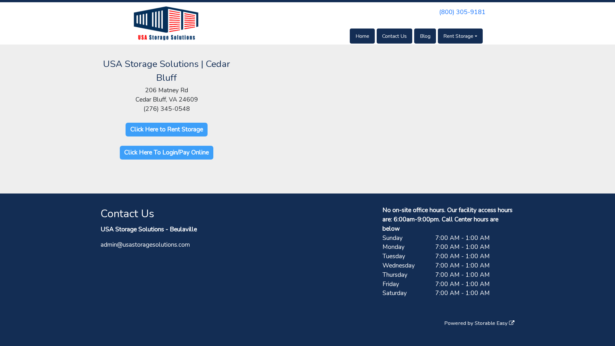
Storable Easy (492, 323)
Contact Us (394, 36)
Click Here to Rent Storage (166, 129)
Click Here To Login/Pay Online (166, 152)
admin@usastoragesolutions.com (145, 245)
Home (362, 36)
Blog (425, 36)
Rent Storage (458, 36)
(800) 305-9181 (462, 12)
